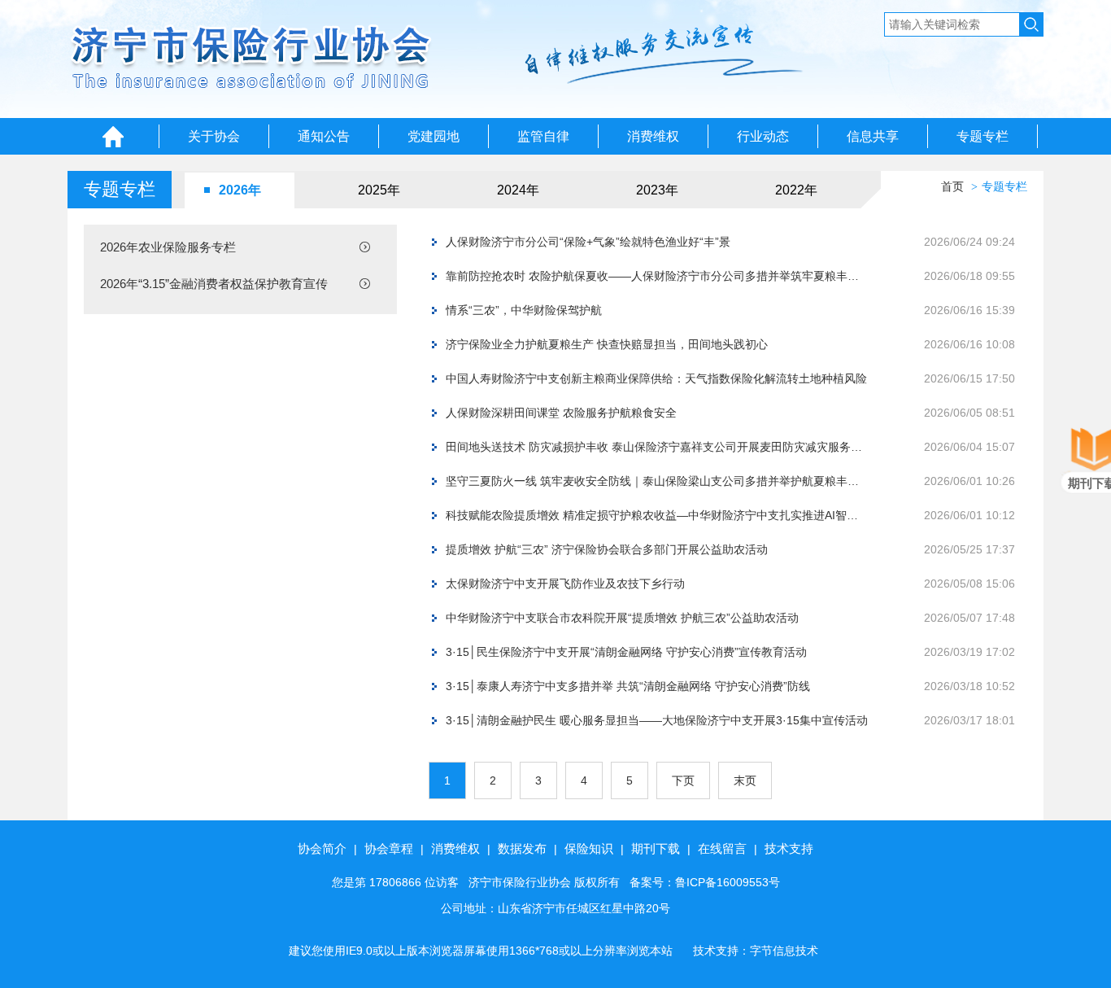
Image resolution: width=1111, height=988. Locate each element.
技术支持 (789, 848)
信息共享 (873, 136)
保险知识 (588, 848)
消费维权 (653, 136)
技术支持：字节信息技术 (755, 950)
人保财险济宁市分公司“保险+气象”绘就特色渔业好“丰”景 (588, 241)
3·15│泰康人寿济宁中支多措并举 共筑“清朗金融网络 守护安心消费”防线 (628, 686)
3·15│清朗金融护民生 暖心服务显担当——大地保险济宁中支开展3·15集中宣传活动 (657, 720)
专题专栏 (982, 136)
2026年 (240, 190)
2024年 (518, 190)
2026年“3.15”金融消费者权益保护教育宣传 (214, 284)
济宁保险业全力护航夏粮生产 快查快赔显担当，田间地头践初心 (607, 344)
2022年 (796, 190)
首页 (952, 187)
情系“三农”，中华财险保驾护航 (524, 310)
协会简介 (322, 848)
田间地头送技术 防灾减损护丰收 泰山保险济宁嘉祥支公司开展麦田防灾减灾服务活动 (657, 446)
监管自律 (543, 136)
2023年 (657, 190)
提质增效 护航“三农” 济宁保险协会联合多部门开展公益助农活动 (607, 549)
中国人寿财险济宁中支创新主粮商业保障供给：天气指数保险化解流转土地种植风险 (656, 378)
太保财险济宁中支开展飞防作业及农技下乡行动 (565, 583)
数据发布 (522, 848)
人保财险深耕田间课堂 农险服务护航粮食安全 (561, 412)
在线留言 (722, 848)
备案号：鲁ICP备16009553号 (705, 882)
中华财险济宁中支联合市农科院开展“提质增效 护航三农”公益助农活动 (622, 617)
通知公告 (324, 136)
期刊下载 (655, 848)
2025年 (379, 190)
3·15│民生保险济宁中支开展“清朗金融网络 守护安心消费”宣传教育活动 (626, 651)
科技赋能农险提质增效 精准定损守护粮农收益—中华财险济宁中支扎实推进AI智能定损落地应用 (657, 515)
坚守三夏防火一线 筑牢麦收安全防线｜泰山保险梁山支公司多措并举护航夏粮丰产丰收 (657, 480)
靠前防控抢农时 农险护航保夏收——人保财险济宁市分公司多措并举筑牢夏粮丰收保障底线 (657, 275)
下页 (683, 780)
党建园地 (433, 136)
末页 (745, 780)
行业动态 (763, 136)
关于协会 (214, 136)
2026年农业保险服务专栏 (168, 247)
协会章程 (388, 848)
